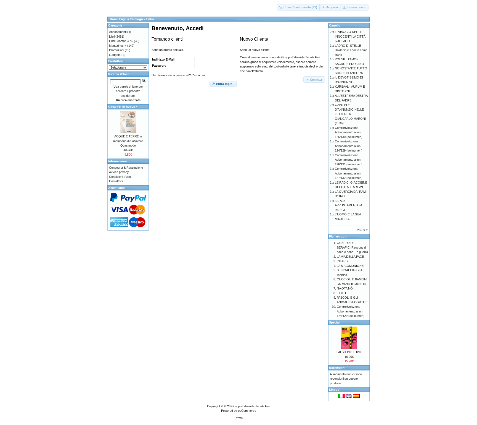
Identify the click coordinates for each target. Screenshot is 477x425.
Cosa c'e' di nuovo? (122, 106)
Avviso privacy (119, 172)
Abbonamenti (117, 31)
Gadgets (115, 54)
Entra (150, 19)
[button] (298, 7)
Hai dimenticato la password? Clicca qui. (178, 75)
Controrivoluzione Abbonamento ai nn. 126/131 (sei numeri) (348, 159)
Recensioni (337, 367)
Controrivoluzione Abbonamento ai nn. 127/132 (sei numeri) (348, 173)
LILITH (341, 293)
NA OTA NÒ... (346, 288)
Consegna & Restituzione (126, 167)
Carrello (334, 25)
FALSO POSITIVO (348, 352)
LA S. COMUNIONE (350, 265)
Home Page (118, 19)
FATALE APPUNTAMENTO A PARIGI (348, 205)
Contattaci (116, 181)
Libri (112, 36)
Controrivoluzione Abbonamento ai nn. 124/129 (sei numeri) (348, 146)
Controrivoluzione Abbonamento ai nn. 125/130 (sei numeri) (348, 132)
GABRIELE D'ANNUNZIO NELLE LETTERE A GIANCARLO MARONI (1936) (350, 114)
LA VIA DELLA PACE (350, 256)
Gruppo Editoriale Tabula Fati (250, 406)
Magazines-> (117, 45)
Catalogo (136, 19)
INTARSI (342, 261)
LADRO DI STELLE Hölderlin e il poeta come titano (351, 50)
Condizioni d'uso (120, 176)
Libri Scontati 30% (121, 41)
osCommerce (247, 410)
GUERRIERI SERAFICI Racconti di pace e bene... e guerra (352, 247)
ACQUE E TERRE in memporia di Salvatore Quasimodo (128, 141)
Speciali (334, 322)
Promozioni (116, 50)
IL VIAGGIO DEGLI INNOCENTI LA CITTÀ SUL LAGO (350, 36)
